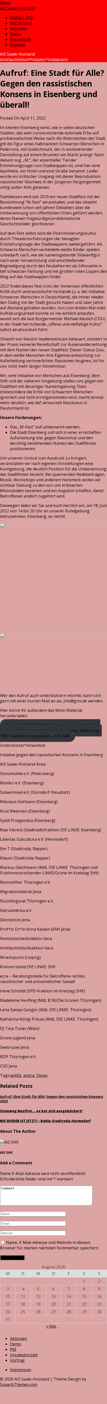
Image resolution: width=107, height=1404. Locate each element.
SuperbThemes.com (18, 1384)
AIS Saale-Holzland (17, 8)
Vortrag (17, 1360)
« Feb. (51, 1326)
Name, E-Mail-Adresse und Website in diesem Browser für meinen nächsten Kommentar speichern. (49, 1245)
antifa (15, 1075)
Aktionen (18, 28)
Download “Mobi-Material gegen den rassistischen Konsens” (51, 730)
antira (28, 1075)
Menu (5, 2)
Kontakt (17, 44)
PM (13, 1349)
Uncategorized (23, 1355)
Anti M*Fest (21, 23)
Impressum (20, 39)
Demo (15, 34)
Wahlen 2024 (22, 17)
